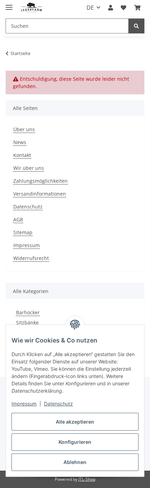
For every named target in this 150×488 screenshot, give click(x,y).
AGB (18, 219)
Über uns (24, 129)
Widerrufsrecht (31, 258)
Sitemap (22, 232)
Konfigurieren (75, 442)
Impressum (24, 404)
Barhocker (28, 312)
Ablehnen (75, 462)
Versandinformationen (39, 193)
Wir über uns (28, 168)
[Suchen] (136, 25)
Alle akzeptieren (75, 422)
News (19, 142)
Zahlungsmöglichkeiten (40, 181)
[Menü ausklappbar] (9, 4)
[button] (110, 8)
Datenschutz (58, 404)
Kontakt (22, 155)
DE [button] (90, 7)
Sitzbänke (27, 322)
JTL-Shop (86, 479)
